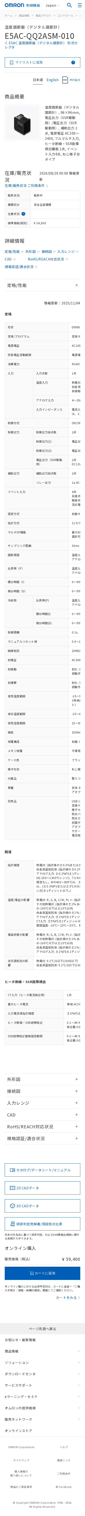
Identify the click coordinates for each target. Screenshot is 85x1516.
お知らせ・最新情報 (20, 1339)
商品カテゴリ (43, 15)
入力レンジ (66, 251)
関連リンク (64, 1460)
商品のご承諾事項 (21, 1487)
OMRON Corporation (21, 1447)
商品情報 (24, 15)
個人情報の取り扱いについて (21, 1473)
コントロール (65, 15)
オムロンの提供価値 (20, 1408)
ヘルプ (64, 1447)
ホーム (9, 15)
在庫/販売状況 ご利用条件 (25, 185)
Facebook (65, 1487)
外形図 (31, 251)
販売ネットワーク (18, 1419)
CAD (8, 259)
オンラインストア (18, 1430)
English (53, 79)
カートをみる (66, 1297)
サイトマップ (21, 1460)
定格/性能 (12, 251)
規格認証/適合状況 (19, 266)
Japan (51, 5)
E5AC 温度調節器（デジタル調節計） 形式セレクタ (41, 44)
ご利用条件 (64, 1473)
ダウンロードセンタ (20, 1373)
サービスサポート (18, 1385)
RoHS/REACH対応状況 (46, 259)
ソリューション (17, 1362)
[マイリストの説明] (73, 62)
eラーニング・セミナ (21, 1396)
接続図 (47, 251)
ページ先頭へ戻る (42, 1328)
